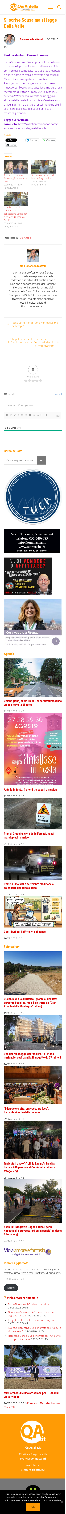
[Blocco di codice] (34, 415)
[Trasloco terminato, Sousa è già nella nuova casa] (16, 167)
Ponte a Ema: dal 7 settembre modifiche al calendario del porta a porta (29, 886)
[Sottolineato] (14, 415)
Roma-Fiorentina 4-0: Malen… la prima (28, 1304)
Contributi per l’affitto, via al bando (25, 932)
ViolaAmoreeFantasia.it (22, 1298)
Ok (33, 1506)
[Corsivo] (11, 415)
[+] (45, 415)
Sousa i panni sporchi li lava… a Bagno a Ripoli (42, 177)
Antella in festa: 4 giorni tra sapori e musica (30, 789)
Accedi (58, 394)
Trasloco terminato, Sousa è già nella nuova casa (15, 178)
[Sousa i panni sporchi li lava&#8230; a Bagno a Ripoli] (43, 167)
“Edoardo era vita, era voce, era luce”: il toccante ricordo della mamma (27, 1110)
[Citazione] (30, 415)
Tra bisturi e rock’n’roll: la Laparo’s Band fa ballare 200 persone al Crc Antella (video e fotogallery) (29, 1167)
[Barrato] (18, 415)
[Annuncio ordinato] (22, 415)
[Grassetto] (7, 415)
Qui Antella (25, 237)
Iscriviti (11, 1287)
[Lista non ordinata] (26, 415)
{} (41, 415)
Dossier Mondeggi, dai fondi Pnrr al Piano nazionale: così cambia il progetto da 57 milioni (32, 1055)
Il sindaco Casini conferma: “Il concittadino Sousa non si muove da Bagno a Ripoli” (15, 214)
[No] (62, 1501)
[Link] (38, 415)
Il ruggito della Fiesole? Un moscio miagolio (31, 1320)
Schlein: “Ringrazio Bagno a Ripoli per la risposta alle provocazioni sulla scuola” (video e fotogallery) (33, 1230)
